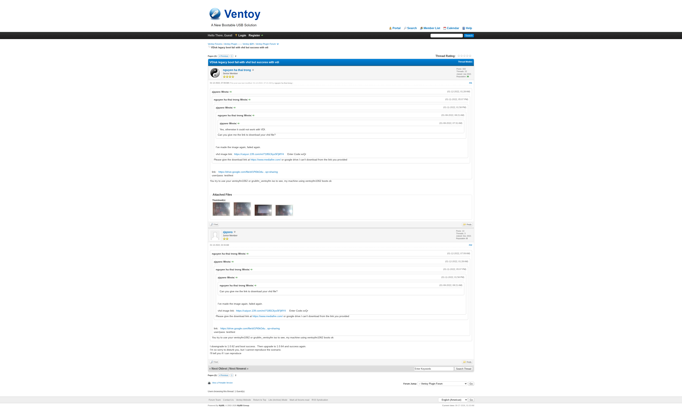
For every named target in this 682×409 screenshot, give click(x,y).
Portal (396, 28)
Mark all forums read (299, 400)
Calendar (453, 28)
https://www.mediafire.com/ (266, 159)
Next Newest (237, 368)
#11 (470, 83)
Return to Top (259, 400)
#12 (470, 245)
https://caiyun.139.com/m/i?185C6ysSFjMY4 (259, 154)
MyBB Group (243, 405)
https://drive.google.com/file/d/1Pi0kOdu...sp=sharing (248, 171)
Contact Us (228, 400)
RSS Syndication (320, 400)
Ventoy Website (243, 400)
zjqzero (228, 232)
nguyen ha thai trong (237, 70)
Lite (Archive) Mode (278, 400)
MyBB (221, 405)
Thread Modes (465, 62)
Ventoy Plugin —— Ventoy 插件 (239, 44)
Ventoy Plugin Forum (266, 44)
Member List (432, 28)
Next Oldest (219, 368)
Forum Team (215, 400)
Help (469, 28)
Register (254, 35)
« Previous (223, 56)
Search (412, 28)
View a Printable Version (222, 383)
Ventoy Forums (215, 44)
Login (242, 35)
